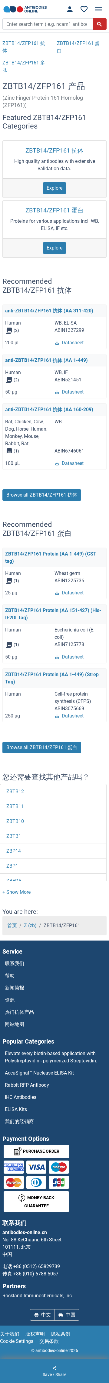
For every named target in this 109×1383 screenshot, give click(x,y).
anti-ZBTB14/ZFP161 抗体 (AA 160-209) (49, 409)
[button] (16, 892)
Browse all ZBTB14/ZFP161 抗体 (41, 495)
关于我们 (9, 1334)
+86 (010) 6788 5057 (35, 1274)
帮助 (10, 976)
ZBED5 (13, 881)
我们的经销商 (19, 1121)
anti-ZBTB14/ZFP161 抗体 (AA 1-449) (46, 360)
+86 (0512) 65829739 (36, 1266)
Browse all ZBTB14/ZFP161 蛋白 (41, 747)
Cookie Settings (16, 1341)
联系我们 (14, 963)
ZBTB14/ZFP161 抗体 (54, 150)
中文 (46, 1315)
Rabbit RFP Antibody (27, 1085)
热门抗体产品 (19, 1012)
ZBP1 (12, 866)
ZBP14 (13, 851)
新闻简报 (14, 988)
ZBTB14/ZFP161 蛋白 (54, 210)
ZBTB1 (13, 836)
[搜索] (100, 24)
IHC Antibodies (20, 1097)
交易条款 (49, 1341)
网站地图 (14, 1024)
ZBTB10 (15, 821)
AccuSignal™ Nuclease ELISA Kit (39, 1073)
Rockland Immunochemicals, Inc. (37, 1296)
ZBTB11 (15, 806)
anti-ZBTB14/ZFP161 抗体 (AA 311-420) (49, 311)
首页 (12, 925)
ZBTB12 (15, 791)
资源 (10, 1000)
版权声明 (35, 1334)
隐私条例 (60, 1334)
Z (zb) (30, 925)
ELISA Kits (16, 1109)
